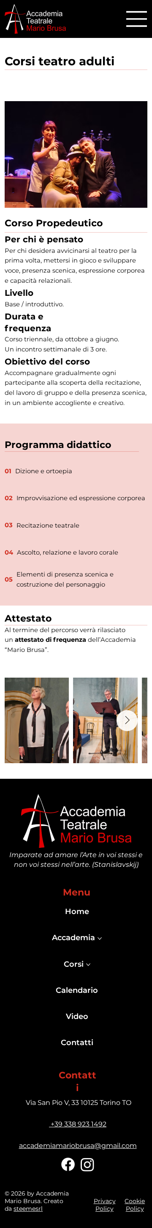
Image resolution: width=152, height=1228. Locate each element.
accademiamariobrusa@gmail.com (78, 1146)
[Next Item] (127, 720)
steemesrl (28, 1208)
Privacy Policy (105, 1204)
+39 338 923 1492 (77, 1124)
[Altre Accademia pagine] (100, 938)
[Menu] (136, 18)
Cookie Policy (135, 1204)
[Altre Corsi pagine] (88, 965)
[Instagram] (87, 1164)
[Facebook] (68, 1164)
